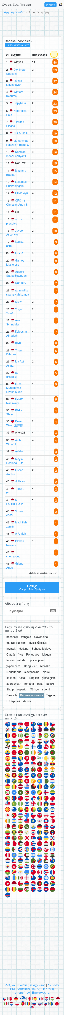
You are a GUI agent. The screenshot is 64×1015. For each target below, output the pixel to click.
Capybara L (21, 103)
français (26, 637)
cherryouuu (13, 556)
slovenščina (31, 672)
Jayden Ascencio (15, 232)
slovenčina (41, 637)
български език (16, 643)
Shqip (10, 689)
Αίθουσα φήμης (29, 989)
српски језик (37, 660)
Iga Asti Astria (15, 363)
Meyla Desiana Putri (14, 461)
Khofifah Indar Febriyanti (16, 154)
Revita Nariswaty (14, 401)
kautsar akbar (15, 243)
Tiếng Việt (29, 666)
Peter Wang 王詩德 (14, 423)
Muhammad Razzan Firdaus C (17, 143)
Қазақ (22, 678)
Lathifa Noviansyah (14, 83)
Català (10, 654)
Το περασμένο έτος (16, 44)
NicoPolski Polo (16, 113)
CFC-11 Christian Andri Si (17, 202)
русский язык (38, 643)
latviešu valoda (15, 660)
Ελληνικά (13, 701)
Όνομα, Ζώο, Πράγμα (16, 4)
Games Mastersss (15, 262)
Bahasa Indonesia (31, 695)
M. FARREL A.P (14, 502)
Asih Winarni (13, 442)
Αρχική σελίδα (14, 12)
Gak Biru (20, 283)
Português (32, 654)
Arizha (19, 451)
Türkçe (34, 689)
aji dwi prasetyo (14, 221)
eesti (40, 684)
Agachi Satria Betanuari (16, 274)
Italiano (11, 678)
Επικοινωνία (41, 992)
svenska (45, 666)
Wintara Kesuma (14, 94)
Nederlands (13, 672)
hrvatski (11, 648)
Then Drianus (14, 352)
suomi (46, 689)
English (34, 678)
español (22, 689)
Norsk (46, 672)
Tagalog (51, 695)
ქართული (48, 678)
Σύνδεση (50, 4)
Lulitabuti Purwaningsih (16, 184)
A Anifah (20, 533)
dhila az (20, 481)
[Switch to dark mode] (60, 4)
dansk (27, 701)
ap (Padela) (12, 374)
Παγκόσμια (31, 611)
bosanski (12, 637)
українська (13, 666)
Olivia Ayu (21, 193)
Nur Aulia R (21, 133)
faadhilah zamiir (16, 524)
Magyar (47, 654)
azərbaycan (13, 684)
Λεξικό (10, 985)
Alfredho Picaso (15, 124)
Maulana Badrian (16, 172)
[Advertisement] (32, 24)
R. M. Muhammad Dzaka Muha (14, 388)
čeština (23, 648)
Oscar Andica (14, 472)
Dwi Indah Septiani (16, 71)
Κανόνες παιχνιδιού (31, 985)
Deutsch (11, 695)
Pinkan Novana (15, 543)
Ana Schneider (13, 322)
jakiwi (18, 301)
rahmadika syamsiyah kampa (17, 292)
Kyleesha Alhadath (16, 333)
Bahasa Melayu (41, 648)
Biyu (18, 343)
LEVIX (19, 253)
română (29, 684)
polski (50, 684)
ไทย (20, 654)
